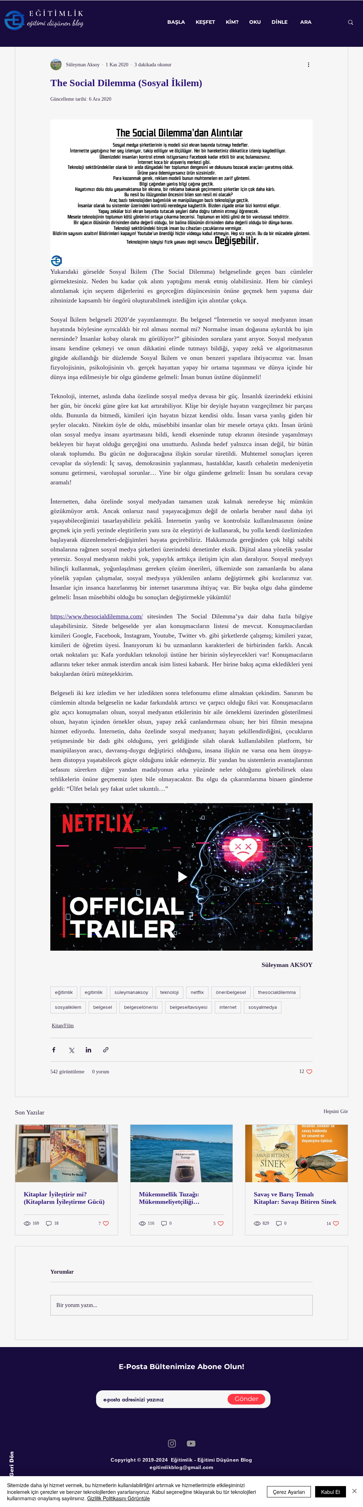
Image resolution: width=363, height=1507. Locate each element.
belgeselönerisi (141, 1007)
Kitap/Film (63, 1025)
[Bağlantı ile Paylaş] (105, 1049)
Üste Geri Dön (11, 1471)
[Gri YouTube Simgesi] (191, 1443)
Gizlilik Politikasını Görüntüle (118, 1498)
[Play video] (181, 877)
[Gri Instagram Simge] (172, 1443)
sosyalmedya (262, 1007)
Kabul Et (330, 1491)
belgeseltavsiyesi (188, 1007)
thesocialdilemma (277, 992)
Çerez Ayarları (289, 1491)
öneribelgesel (231, 992)
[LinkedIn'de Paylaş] (88, 1049)
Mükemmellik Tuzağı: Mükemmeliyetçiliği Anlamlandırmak (169, 1198)
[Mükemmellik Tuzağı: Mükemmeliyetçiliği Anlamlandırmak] (181, 1153)
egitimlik (93, 992)
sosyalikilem (68, 1007)
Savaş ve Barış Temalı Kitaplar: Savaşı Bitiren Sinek (295, 1198)
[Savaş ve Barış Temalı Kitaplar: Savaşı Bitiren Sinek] (296, 1153)
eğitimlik (64, 992)
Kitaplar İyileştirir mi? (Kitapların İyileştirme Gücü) (64, 1198)
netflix (197, 992)
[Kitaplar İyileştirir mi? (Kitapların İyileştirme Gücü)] (66, 1153)
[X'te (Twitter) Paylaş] (71, 1049)
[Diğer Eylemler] (308, 64)
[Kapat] (354, 1491)
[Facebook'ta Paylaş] (53, 1049)
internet (227, 1007)
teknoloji (169, 992)
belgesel (102, 1007)
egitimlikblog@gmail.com (181, 1467)
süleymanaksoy (131, 992)
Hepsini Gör (336, 1111)
